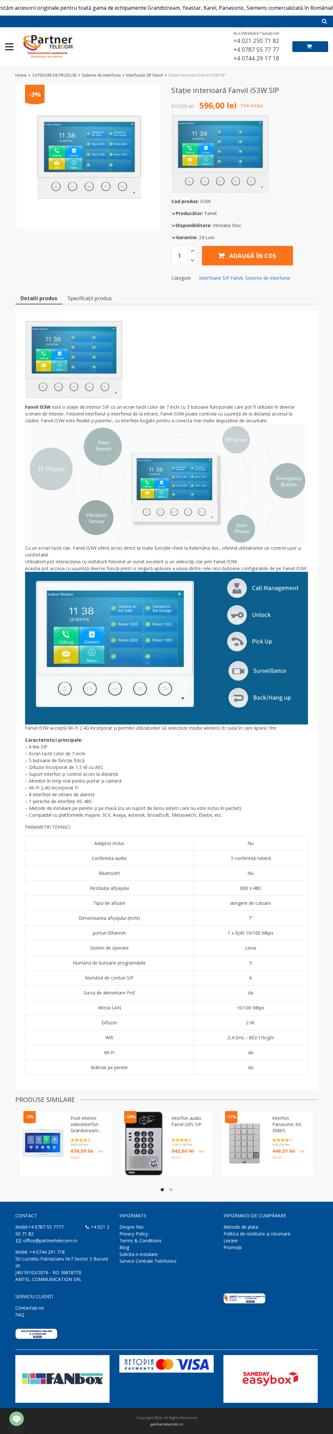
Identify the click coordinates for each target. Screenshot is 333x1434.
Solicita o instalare (138, 1254)
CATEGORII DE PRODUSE (54, 75)
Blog (124, 1247)
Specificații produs (90, 298)
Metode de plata (240, 1227)
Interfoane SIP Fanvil (144, 75)
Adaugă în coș (252, 256)
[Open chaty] (16, 1419)
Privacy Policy (133, 1234)
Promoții (232, 1247)
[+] (192, 251)
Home (21, 75)
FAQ (19, 1315)
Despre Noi (131, 1227)
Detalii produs (38, 298)
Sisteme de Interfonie (101, 75)
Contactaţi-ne (29, 1308)
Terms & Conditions (140, 1240)
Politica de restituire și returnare (256, 1234)
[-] (192, 260)
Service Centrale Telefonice (148, 1261)
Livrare (230, 1240)
